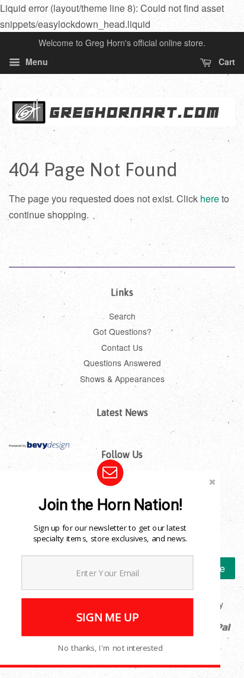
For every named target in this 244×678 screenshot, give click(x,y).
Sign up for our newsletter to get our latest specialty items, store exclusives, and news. (110, 533)
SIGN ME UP (107, 616)
